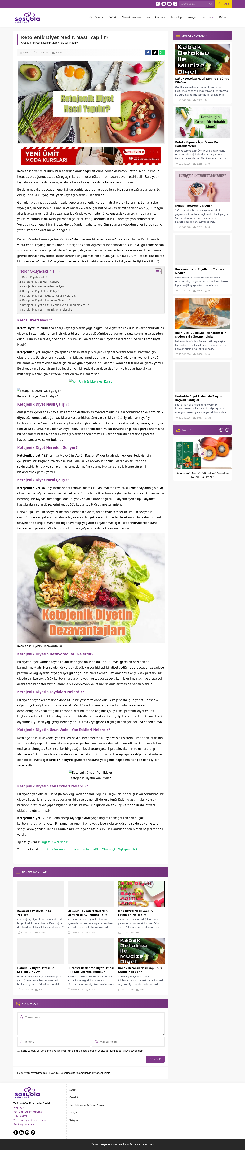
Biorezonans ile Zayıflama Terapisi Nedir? (200, 271)
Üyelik (225, 4)
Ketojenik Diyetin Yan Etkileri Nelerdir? (47, 309)
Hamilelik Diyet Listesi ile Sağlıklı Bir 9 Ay (35, 970)
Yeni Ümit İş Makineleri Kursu (30, 1120)
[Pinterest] (175, 4)
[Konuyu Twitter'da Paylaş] (155, 52)
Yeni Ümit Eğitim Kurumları (28, 1111)
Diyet (36, 42)
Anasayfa (26, 42)
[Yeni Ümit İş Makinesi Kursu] (91, 381)
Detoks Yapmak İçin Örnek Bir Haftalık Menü (196, 144)
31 (209, 417)
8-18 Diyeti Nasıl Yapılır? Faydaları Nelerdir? (135, 912)
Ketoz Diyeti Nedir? (34, 277)
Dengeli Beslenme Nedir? (193, 205)
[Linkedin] (163, 4)
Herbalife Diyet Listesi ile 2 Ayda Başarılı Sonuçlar (198, 398)
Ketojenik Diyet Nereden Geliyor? (43, 286)
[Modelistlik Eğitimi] (91, 163)
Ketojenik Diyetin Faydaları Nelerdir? (46, 300)
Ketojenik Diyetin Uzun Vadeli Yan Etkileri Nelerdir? (55, 305)
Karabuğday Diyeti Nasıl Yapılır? (35, 912)
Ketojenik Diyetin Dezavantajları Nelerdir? (49, 295)
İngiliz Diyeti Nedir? (55, 842)
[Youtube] (169, 4)
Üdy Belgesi (20, 1116)
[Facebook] (158, 4)
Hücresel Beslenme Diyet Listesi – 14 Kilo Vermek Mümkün (91, 970)
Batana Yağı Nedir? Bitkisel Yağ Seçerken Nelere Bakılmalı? (202, 475)
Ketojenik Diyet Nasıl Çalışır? (40, 281)
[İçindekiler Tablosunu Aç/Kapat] (156, 271)
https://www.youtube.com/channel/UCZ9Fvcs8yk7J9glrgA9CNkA (91, 849)
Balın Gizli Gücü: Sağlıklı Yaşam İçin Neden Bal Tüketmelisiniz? (200, 334)
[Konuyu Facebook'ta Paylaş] (148, 52)
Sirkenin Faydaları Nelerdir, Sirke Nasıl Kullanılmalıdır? (88, 912)
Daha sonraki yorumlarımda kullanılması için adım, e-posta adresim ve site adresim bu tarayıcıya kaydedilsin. (82, 1050)
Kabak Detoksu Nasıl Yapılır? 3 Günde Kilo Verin (140, 970)
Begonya (18, 1107)
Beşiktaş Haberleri (23, 1124)
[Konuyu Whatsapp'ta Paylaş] (162, 52)
